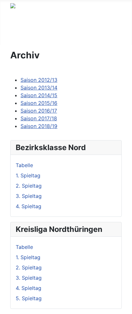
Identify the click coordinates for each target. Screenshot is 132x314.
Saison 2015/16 (39, 103)
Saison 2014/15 (39, 95)
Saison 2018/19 (39, 126)
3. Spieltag (29, 196)
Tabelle (24, 165)
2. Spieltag (29, 185)
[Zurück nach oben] (124, 306)
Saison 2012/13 (39, 80)
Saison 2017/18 (39, 118)
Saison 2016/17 (39, 110)
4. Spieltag (28, 206)
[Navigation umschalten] (14, 38)
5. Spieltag (29, 298)
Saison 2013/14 (39, 87)
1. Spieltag (28, 175)
